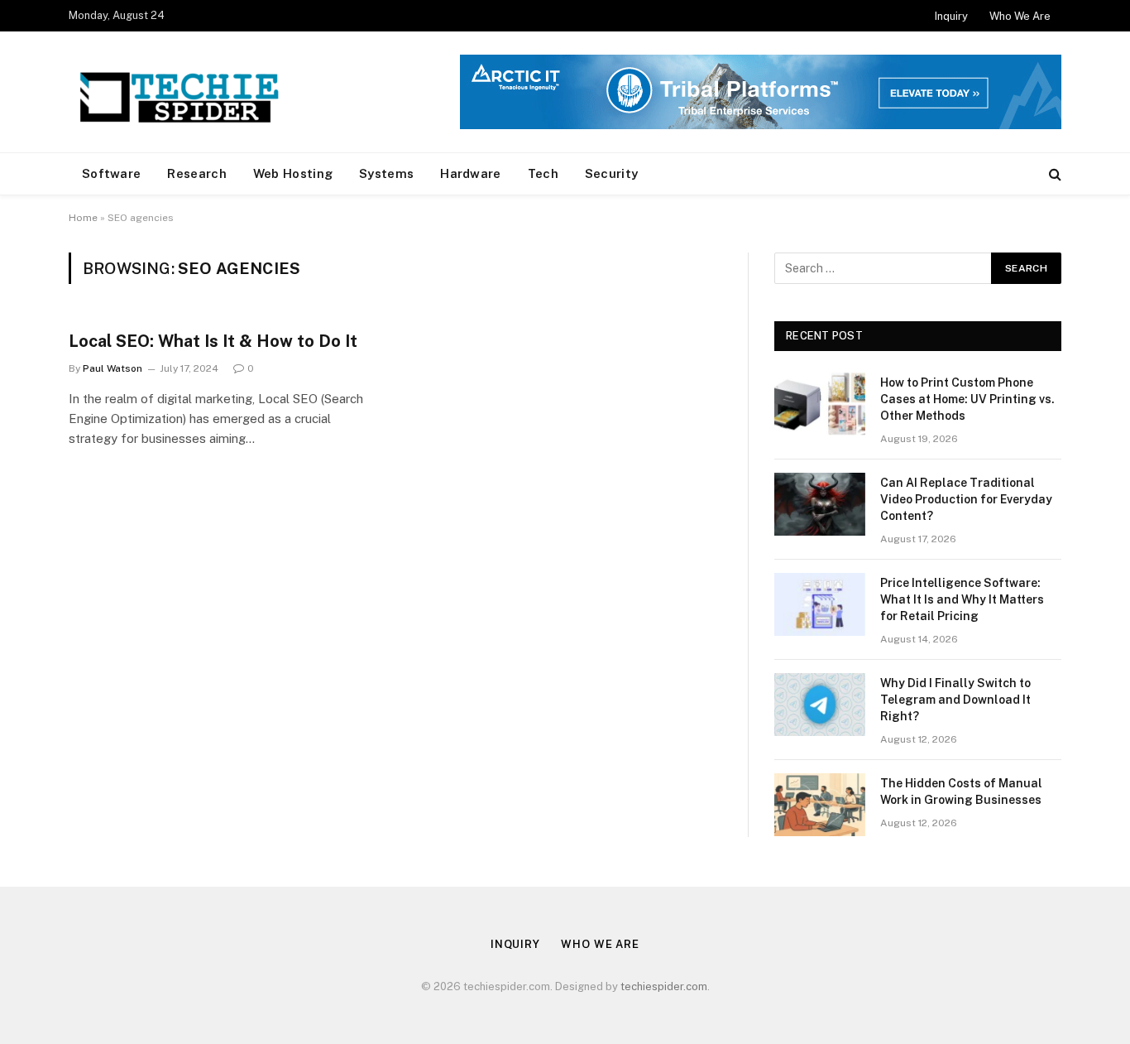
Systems (386, 173)
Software (111, 173)
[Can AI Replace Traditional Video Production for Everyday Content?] (819, 504)
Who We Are (1020, 16)
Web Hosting (293, 173)
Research (196, 173)
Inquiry (951, 16)
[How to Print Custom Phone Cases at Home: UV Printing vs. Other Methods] (819, 404)
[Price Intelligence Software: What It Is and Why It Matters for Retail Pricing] (819, 604)
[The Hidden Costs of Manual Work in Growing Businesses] (819, 804)
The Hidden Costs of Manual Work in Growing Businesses (961, 791)
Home (83, 218)
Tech (543, 173)
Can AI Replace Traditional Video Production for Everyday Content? (966, 499)
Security (611, 173)
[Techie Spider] (184, 92)
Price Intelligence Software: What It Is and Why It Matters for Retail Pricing (962, 599)
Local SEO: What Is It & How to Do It (213, 341)
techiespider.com (663, 986)
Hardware (470, 173)
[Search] (1053, 174)
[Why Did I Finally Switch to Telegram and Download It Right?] (819, 704)
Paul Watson (112, 368)
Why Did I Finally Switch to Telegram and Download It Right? (955, 699)
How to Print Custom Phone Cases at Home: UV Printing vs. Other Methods (967, 399)
